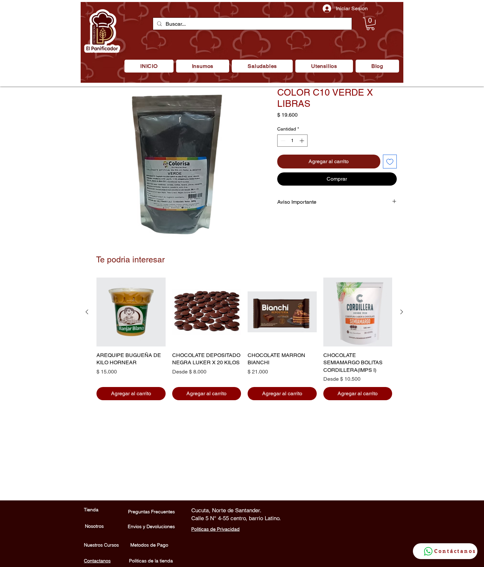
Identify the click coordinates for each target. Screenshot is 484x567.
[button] (202, 66)
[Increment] (302, 140)
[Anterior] (87, 312)
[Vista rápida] (131, 312)
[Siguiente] (402, 312)
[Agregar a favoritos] (390, 161)
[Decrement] (282, 140)
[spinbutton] (292, 140)
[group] (244, 339)
